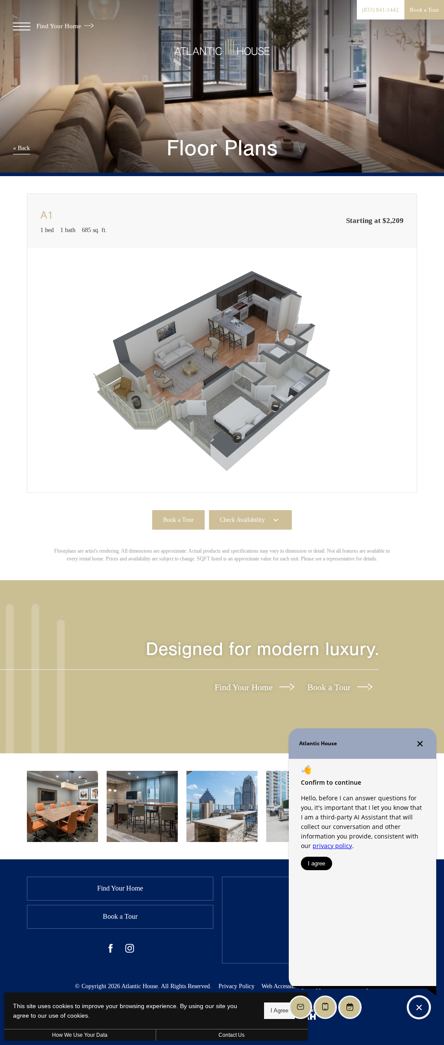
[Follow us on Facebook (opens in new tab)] (110, 950)
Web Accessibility (283, 986)
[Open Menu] (21, 26)
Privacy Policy (237, 986)
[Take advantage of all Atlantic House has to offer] (62, 806)
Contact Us (232, 1035)
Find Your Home (59, 26)
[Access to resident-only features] (222, 806)
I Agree (279, 1010)
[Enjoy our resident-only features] (142, 806)
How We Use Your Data (80, 1035)
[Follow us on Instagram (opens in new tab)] (129, 950)
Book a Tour (330, 687)
